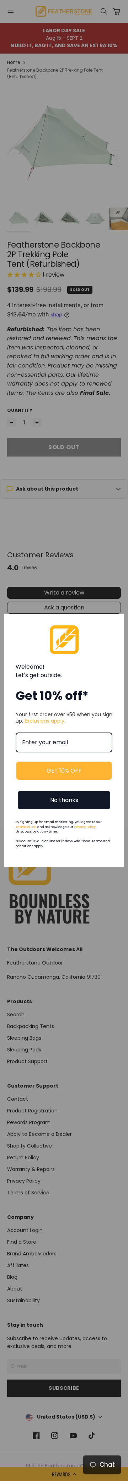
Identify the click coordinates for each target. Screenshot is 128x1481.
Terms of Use (26, 827)
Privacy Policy (85, 827)
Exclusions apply (44, 720)
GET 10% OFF (64, 771)
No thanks (64, 800)
